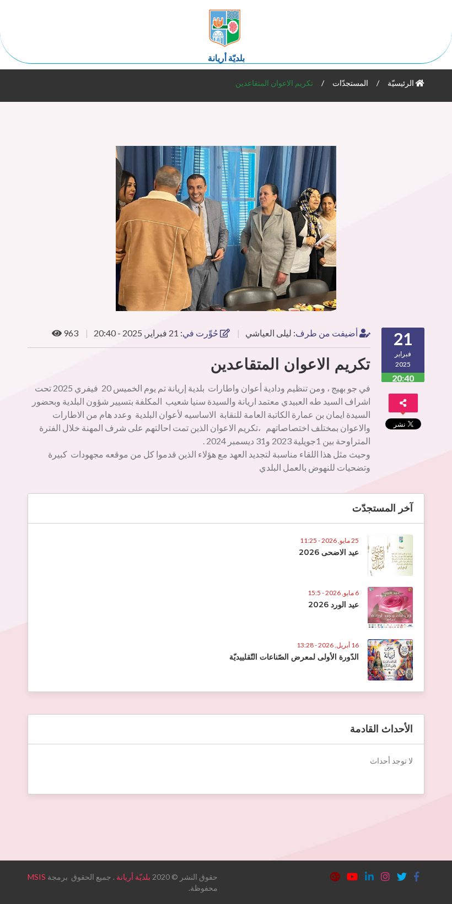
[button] (414, 156)
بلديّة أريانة (133, 876)
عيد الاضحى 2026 (329, 552)
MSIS (37, 876)
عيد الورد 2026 (333, 604)
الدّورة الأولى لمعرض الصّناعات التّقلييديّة (294, 657)
